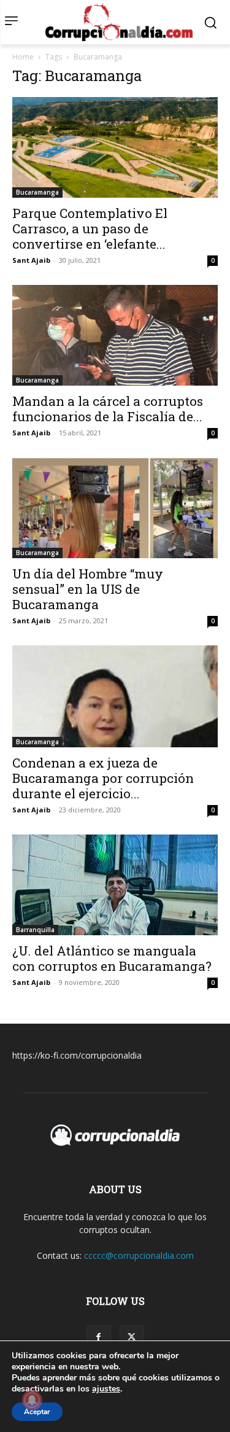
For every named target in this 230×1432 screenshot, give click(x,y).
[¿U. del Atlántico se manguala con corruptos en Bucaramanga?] (115, 885)
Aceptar (37, 1412)
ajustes (106, 1389)
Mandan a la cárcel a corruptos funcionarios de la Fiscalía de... (107, 408)
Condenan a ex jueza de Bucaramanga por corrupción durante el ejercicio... (103, 778)
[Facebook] (98, 1337)
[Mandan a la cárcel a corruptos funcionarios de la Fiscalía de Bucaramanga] (115, 335)
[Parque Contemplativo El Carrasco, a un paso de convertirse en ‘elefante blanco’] (115, 147)
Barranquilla (35, 929)
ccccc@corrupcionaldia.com (139, 1255)
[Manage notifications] (32, 1400)
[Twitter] (132, 1337)
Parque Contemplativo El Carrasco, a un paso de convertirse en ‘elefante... (89, 228)
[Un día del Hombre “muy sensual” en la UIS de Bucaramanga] (115, 507)
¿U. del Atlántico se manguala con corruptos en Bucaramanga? (112, 958)
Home (23, 57)
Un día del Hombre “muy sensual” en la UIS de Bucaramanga (87, 589)
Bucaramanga (37, 192)
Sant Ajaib (31, 260)
